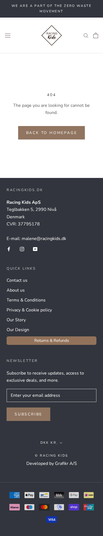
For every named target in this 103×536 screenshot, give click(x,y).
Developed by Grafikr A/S (51, 463)
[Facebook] (9, 248)
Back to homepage (51, 132)
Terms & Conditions (26, 300)
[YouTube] (35, 248)
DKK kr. (49, 442)
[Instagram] (22, 248)
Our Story (16, 320)
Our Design (18, 330)
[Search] (85, 35)
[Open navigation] (7, 35)
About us (16, 290)
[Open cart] (95, 35)
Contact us (17, 280)
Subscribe (28, 414)
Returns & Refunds (51, 340)
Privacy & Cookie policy (29, 310)
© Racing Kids (51, 455)
